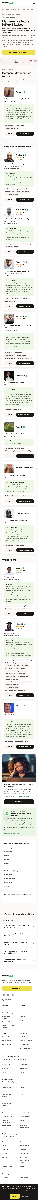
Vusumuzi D (21, 210)
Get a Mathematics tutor (17, 52)
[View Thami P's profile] (9, 427)
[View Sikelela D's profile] (9, 157)
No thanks (25, 1196)
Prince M (19, 92)
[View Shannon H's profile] (9, 376)
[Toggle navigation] (34, 3)
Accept (14, 1196)
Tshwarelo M (21, 513)
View (10, 133)
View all (7, 886)
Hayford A (20, 316)
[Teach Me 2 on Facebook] (4, 995)
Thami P (19, 427)
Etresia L (19, 705)
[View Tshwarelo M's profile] (9, 513)
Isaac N (19, 568)
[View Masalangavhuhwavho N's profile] (9, 468)
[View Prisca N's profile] (9, 626)
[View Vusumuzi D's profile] (9, 212)
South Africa (6, 9)
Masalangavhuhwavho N (25, 468)
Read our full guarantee (12, 833)
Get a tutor (18, 802)
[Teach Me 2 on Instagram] (12, 995)
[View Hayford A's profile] (9, 319)
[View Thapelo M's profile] (9, 264)
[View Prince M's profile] (9, 92)
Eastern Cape (16, 9)
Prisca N (19, 624)
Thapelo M (20, 262)
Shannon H (20, 376)
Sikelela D (20, 155)
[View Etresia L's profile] (9, 708)
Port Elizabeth (28, 9)
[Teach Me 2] (8, 2)
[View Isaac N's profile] (9, 570)
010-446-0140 (8, 1000)
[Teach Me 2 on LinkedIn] (8, 995)
